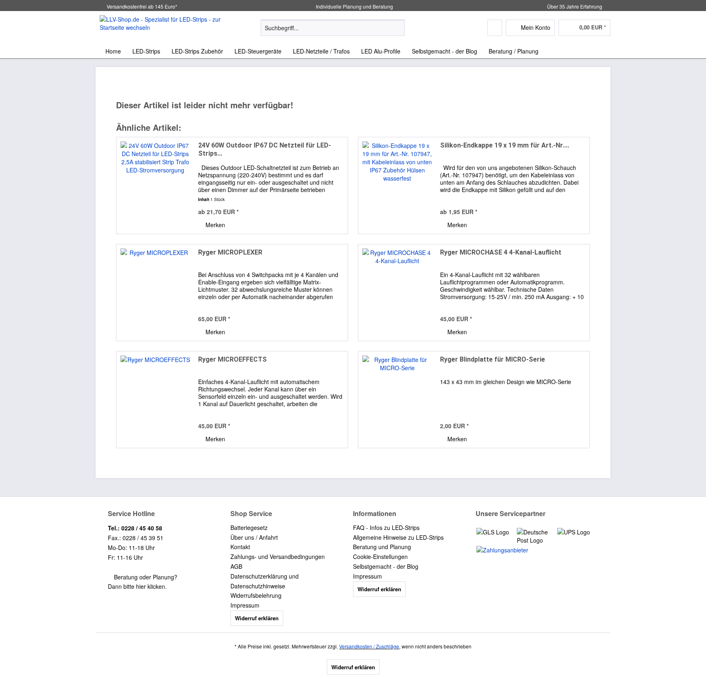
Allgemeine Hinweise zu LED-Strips (398, 537)
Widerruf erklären (257, 618)
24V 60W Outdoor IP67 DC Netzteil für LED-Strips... (264, 149)
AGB (236, 566)
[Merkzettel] (494, 28)
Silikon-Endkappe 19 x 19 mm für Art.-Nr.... (504, 145)
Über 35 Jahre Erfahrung (574, 6)
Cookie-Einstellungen (380, 556)
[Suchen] (397, 28)
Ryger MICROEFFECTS (232, 359)
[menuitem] (333, 32)
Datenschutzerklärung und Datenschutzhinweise (264, 581)
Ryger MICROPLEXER (230, 252)
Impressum (244, 605)
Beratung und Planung (382, 547)
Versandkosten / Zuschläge (369, 646)
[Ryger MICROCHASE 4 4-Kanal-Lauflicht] (397, 292)
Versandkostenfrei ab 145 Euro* (142, 6)
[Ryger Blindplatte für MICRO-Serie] (397, 399)
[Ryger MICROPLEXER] (155, 292)
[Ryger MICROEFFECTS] (155, 399)
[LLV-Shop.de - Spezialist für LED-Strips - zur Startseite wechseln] (161, 27)
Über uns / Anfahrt (254, 537)
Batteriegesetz (249, 527)
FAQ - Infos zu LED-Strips (386, 527)
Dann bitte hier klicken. (137, 586)
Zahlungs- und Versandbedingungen (277, 556)
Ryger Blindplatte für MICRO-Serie (492, 359)
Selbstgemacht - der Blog (385, 566)
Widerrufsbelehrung (256, 595)
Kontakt (240, 547)
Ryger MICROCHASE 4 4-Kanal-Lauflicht (500, 252)
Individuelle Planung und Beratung (354, 6)
